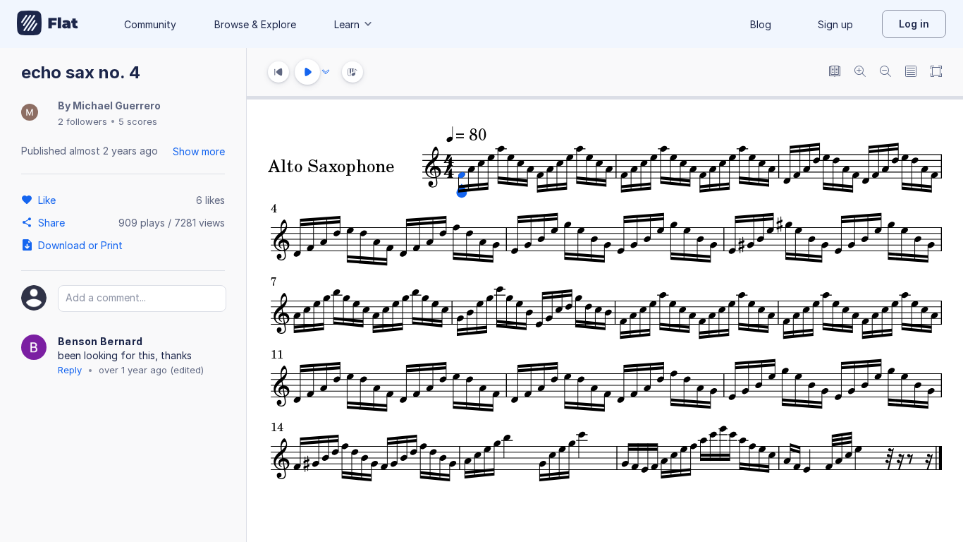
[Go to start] (278, 72)
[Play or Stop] (307, 72)
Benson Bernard (100, 341)
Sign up (835, 24)
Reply (70, 369)
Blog (760, 24)
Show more (199, 151)
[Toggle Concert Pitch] (834, 72)
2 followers (82, 121)
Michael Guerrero (117, 106)
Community (150, 24)
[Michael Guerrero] (29, 113)
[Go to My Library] (47, 24)
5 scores (137, 121)
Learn (347, 24)
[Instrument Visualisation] (352, 72)
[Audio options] (325, 72)
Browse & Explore (255, 24)
